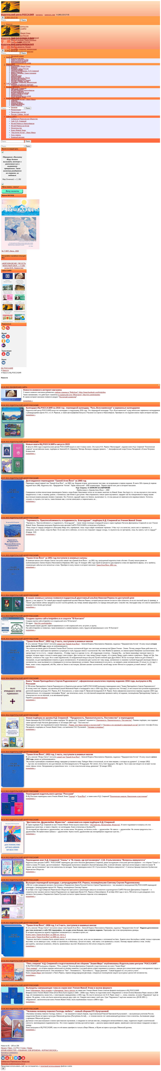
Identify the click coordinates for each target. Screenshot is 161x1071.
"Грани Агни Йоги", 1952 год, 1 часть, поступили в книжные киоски (59, 754)
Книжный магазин (17, 137)
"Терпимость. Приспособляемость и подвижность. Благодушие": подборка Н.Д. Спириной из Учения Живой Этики (84, 520)
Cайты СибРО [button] (11, 117)
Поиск (23, 20)
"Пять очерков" (31, 968)
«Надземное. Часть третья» (64, 990)
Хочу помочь (16, 135)
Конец (30, 1048)
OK (3, 1069)
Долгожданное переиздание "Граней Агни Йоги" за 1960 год (56, 481)
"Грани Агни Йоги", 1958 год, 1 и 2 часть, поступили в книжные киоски (61, 925)
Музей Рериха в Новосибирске (22, 123)
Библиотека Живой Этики (20, 33)
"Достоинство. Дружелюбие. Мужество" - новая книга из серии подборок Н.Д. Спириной (70, 822)
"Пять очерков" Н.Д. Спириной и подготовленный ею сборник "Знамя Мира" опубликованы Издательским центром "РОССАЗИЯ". (92, 963)
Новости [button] (9, 24)
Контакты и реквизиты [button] (9, 1053)
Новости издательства (19, 59)
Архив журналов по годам (21, 96)
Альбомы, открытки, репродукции (24, 49)
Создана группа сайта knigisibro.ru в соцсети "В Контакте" (55, 618)
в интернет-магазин (40, 698)
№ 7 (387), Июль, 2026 (10, 251)
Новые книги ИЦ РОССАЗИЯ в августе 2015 (48, 444)
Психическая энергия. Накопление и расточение (128, 796)
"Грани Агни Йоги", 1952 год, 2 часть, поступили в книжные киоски (59, 641)
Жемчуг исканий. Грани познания (23, 73)
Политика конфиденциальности (13, 1064)
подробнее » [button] (28, 401)
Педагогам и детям (18, 112)
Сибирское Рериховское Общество (24, 119)
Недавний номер (17, 56)
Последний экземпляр (67, 397)
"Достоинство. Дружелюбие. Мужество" (105, 825)
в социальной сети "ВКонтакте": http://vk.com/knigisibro (79, 395)
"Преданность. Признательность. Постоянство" (114, 720)
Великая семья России (20, 69)
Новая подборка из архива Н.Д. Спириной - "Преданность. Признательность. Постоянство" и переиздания (80, 718)
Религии (14, 107)
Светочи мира (16, 75)
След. (24, 1048)
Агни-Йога (81, 796)
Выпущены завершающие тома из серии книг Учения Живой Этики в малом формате (69, 988)
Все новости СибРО (18, 62)
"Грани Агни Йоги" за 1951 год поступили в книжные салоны (56, 558)
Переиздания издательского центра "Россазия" (50, 794)
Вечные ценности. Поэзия (21, 47)
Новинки (14, 101)
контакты (39, 15)
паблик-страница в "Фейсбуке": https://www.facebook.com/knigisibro (80, 392)
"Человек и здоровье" (95, 727)
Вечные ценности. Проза (20, 78)
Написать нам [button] (6, 1055)
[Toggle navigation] (2, 17)
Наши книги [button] (10, 64)
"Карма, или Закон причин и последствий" (84, 725)
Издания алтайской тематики (22, 52)
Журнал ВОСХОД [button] (12, 87)
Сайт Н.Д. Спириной (18, 121)
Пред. (10, 1048)
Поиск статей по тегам (19, 94)
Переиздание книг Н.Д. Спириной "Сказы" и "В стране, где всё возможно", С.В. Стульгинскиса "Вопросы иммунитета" (86, 860)
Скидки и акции (17, 103)
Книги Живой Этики (18, 130)
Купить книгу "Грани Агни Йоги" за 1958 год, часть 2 (46, 937)
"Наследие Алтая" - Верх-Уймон (23, 99)
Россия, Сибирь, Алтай (20, 114)
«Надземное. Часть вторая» (41, 990)
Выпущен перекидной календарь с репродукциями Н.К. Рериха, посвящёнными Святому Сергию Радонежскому (83, 883)
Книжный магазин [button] (12, 98)
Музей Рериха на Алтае (20, 126)
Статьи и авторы (17, 91)
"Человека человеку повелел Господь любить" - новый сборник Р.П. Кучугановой (67, 1011)
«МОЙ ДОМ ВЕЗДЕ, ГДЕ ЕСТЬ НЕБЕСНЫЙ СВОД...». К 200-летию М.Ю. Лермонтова (14, 266)
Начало (4, 1048)
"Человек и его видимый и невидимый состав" (120, 725)
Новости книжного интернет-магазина (42, 390)
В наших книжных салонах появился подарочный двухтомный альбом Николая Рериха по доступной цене (80, 598)
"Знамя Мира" (35, 973)
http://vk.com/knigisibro (43, 623)
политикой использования (50, 1066)
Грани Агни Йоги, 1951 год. (106, 565)
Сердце (72, 796)
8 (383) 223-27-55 (11, 17)
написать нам (50, 15)
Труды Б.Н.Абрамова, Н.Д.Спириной (25, 71)
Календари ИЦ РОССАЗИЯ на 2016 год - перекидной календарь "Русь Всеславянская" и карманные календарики (83, 408)
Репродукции (16, 110)
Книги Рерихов (16, 105)
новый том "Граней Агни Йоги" (68, 644)
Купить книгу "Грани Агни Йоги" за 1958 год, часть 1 (46, 935)
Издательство (16, 128)
